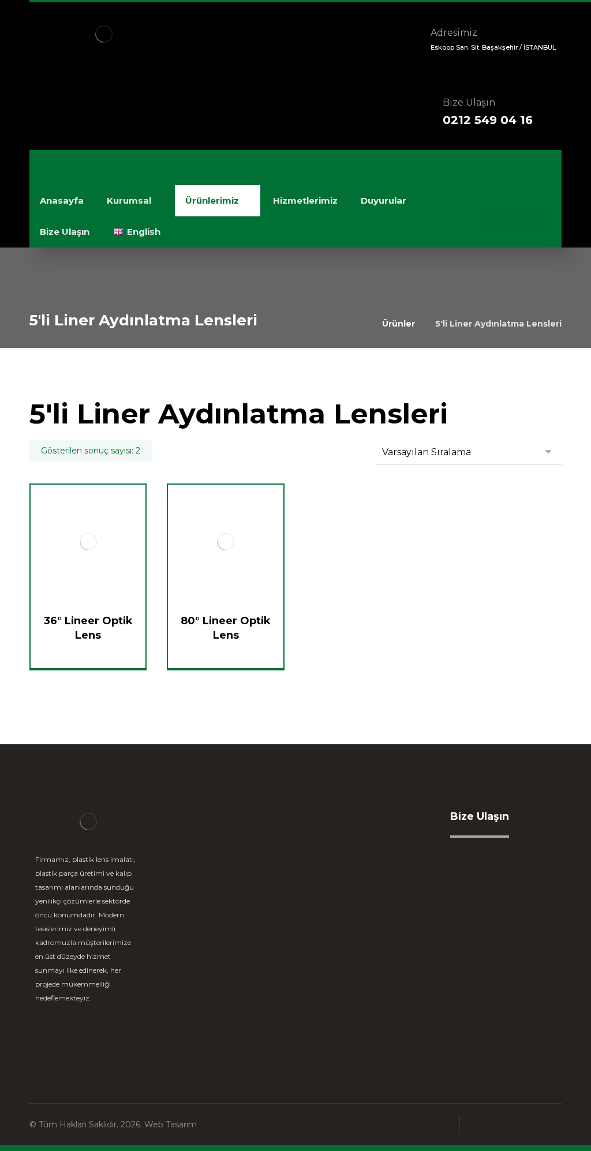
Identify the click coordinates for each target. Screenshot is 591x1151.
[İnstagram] (69, 1033)
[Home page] (359, 323)
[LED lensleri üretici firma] (103, 33)
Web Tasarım (170, 1124)
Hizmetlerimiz (359, 913)
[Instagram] (541, 219)
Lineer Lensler (221, 858)
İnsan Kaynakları (364, 895)
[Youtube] (92, 1033)
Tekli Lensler (217, 876)
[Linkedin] (518, 219)
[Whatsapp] (495, 219)
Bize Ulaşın (352, 932)
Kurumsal (348, 858)
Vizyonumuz (356, 876)
